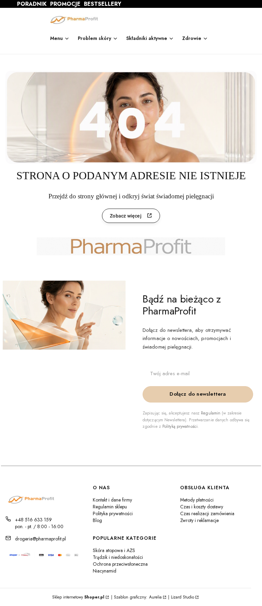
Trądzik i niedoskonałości (118, 557)
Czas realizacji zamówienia (207, 513)
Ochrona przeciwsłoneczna (120, 564)
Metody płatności (197, 499)
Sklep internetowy (78, 597)
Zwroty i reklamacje (199, 520)
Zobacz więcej (126, 216)
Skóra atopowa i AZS (114, 550)
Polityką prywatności (180, 426)
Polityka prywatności (113, 513)
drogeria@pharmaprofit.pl (40, 538)
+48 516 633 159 (33, 519)
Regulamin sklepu (110, 506)
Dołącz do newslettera (198, 394)
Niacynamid (104, 570)
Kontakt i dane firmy (112, 499)
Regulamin (210, 413)
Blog (97, 520)
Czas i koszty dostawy (201, 506)
